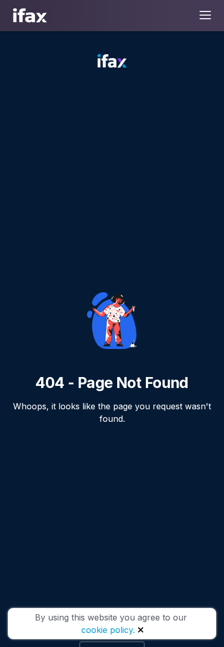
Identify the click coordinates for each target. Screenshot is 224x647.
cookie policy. (108, 630)
